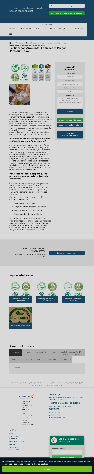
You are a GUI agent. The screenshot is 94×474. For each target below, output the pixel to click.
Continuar (47, 469)
